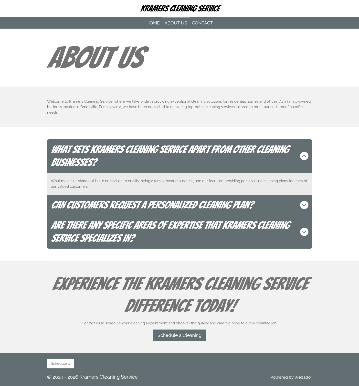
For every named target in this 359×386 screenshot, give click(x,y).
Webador (303, 377)
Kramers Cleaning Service (179, 8)
